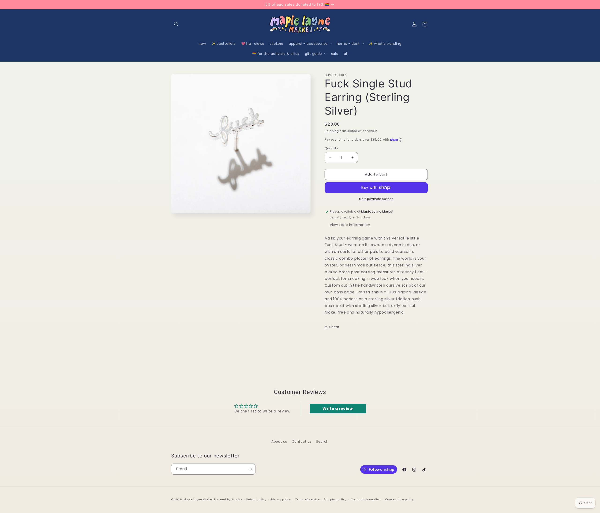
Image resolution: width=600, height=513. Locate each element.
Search (322, 441)
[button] (176, 24)
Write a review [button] (337, 408)
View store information (350, 224)
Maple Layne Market (198, 499)
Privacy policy (281, 499)
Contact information (366, 499)
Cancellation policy (399, 499)
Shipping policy (335, 499)
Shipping (332, 131)
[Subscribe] (250, 469)
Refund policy (256, 499)
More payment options (376, 199)
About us (279, 441)
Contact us (302, 441)
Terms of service (307, 499)
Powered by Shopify (228, 499)
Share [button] (334, 327)
